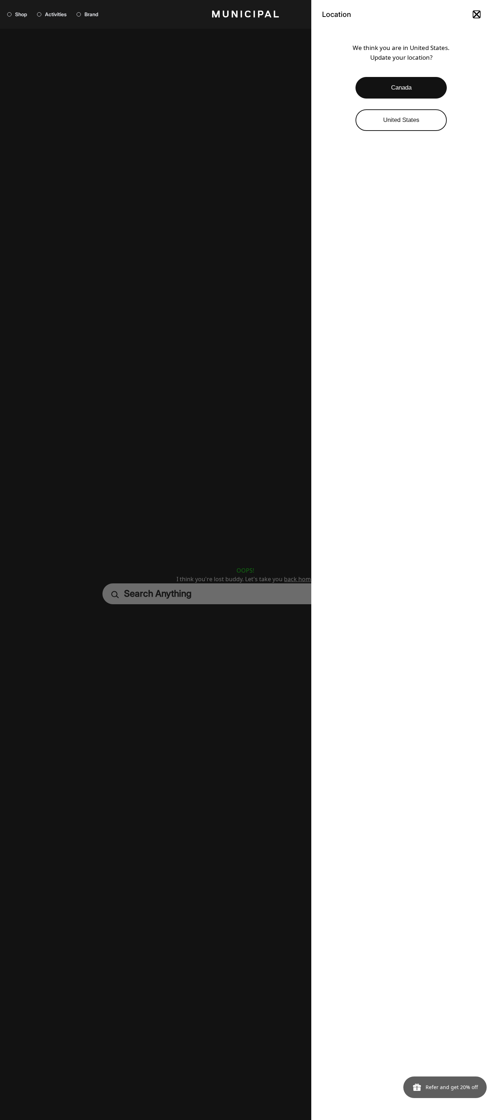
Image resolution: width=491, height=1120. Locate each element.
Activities (55, 14)
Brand (91, 14)
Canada (401, 87)
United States (401, 120)
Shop (21, 14)
